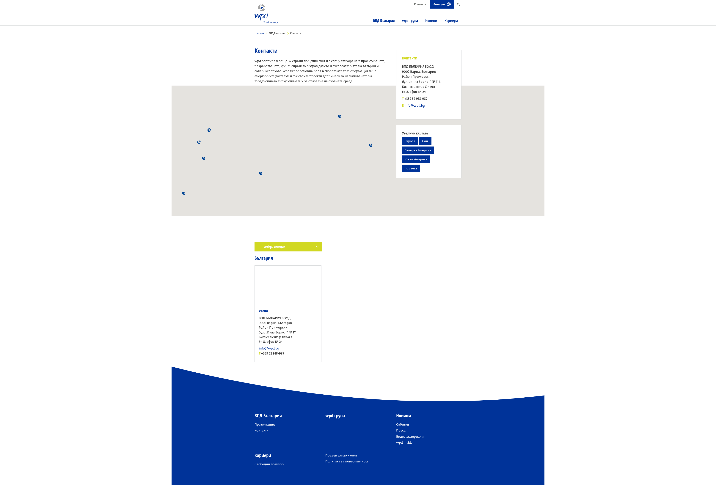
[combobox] (288, 246)
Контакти (420, 4)
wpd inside (404, 442)
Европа (410, 141)
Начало (259, 33)
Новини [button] (431, 20)
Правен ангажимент (341, 455)
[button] (209, 130)
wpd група (410, 20)
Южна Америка (416, 159)
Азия (425, 141)
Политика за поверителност (346, 461)
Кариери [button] (451, 20)
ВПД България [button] (384, 20)
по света (411, 168)
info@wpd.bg (414, 105)
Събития (402, 424)
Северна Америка (418, 150)
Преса (401, 430)
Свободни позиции (269, 464)
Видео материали (410, 436)
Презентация (265, 424)
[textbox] (289, 246)
